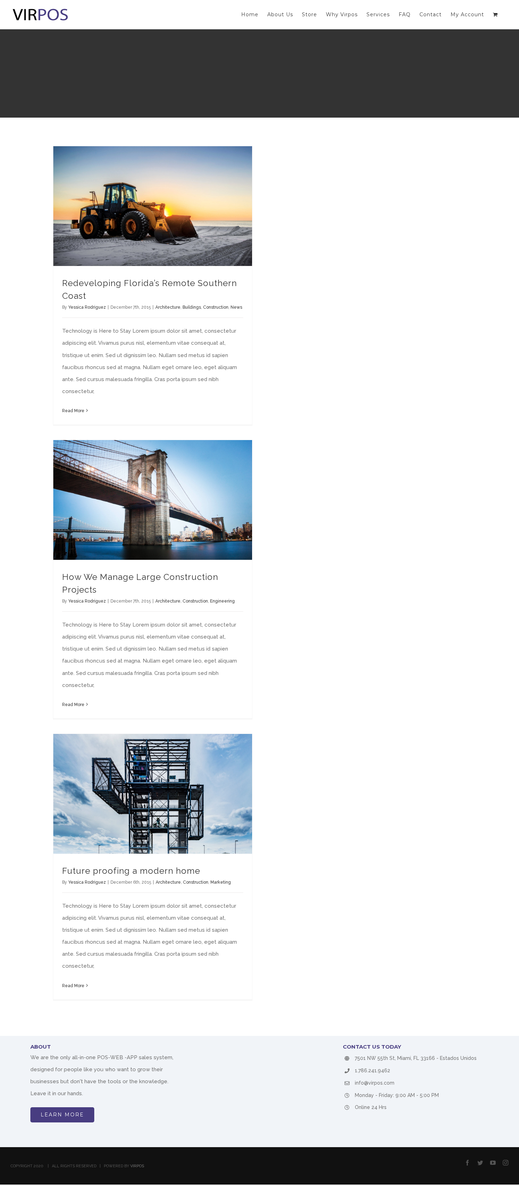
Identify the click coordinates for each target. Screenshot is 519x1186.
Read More (73, 410)
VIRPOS (137, 1166)
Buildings (192, 307)
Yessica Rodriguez (87, 307)
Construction (215, 307)
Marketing (220, 882)
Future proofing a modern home (131, 871)
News (236, 307)
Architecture (167, 307)
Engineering (222, 601)
